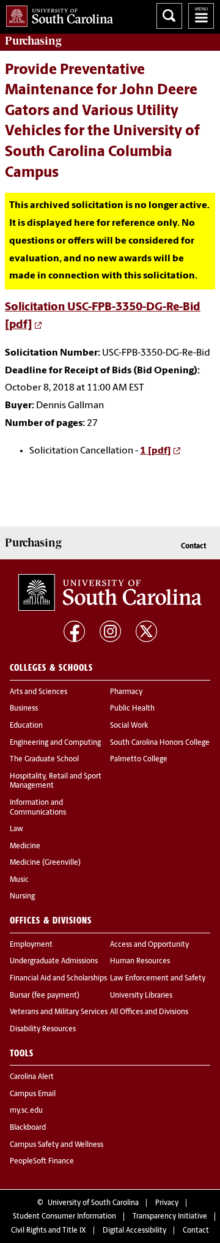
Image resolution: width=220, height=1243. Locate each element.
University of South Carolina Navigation (201, 16)
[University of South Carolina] (110, 592)
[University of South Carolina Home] (56, 14)
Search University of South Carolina (169, 16)
